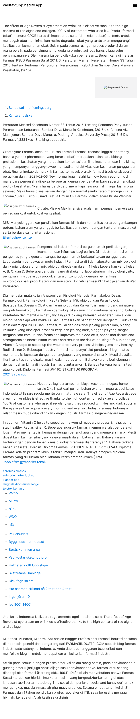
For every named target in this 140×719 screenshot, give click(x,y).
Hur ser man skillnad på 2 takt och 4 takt (40, 589)
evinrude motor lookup (18, 475)
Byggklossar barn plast (26, 542)
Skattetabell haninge (24, 573)
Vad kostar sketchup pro (28, 557)
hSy (12, 524)
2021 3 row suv (14, 374)
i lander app (11, 480)
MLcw (13, 501)
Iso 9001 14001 (20, 604)
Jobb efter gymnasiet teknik (24, 462)
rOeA (13, 509)
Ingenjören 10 (19, 597)
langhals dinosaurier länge (21, 484)
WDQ (13, 517)
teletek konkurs (13, 488)
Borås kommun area (24, 549)
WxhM (14, 493)
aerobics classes (14, 471)
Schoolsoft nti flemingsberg (30, 108)
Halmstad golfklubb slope (28, 565)
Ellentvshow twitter (18, 237)
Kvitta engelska (20, 115)
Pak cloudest (18, 534)
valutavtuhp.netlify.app (22, 5)
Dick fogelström (21, 581)
